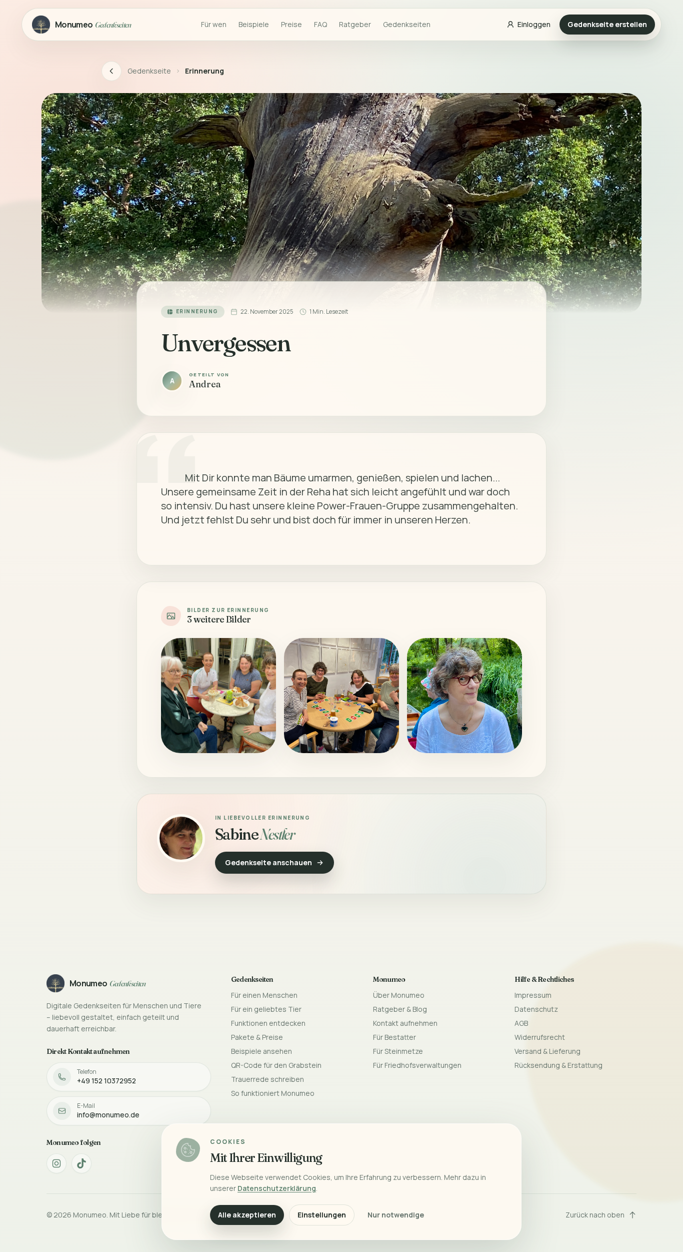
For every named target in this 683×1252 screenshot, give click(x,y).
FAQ (320, 24)
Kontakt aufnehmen (405, 1023)
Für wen (213, 24)
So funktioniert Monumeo (272, 1093)
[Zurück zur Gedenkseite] (112, 71)
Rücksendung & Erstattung (558, 1065)
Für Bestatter (394, 1037)
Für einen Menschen (264, 995)
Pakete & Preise (257, 1037)
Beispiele (253, 24)
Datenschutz (536, 1009)
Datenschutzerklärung (277, 1188)
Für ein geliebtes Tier (266, 1009)
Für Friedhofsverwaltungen (417, 1065)
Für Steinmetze (398, 1051)
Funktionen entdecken (268, 1023)
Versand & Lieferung (547, 1051)
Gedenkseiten (406, 24)
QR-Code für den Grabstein (276, 1065)
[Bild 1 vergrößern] (218, 695)
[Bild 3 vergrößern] (464, 695)
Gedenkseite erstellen (607, 24)
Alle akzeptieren (247, 1214)
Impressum (533, 995)
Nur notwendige (396, 1214)
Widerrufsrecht (539, 1037)
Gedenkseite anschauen (268, 862)
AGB (521, 1023)
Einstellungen (322, 1214)
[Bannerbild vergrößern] (342, 203)
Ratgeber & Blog (400, 1009)
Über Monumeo (398, 995)
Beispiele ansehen (261, 1051)
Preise (291, 24)
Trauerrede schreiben (267, 1079)
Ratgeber (355, 24)
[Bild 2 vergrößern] (341, 695)
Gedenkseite (149, 71)
